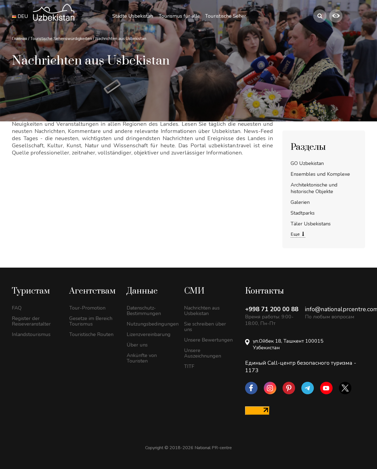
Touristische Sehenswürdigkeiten (61, 38)
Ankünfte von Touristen (142, 358)
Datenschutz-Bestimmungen (144, 310)
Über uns (137, 345)
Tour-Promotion (87, 308)
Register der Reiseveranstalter (31, 321)
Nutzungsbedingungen (151, 324)
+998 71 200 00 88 (271, 309)
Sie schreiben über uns (205, 326)
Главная (19, 38)
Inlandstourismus (31, 334)
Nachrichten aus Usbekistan (120, 38)
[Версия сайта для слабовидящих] (336, 16)
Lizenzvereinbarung (149, 334)
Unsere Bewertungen (208, 340)
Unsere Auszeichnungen (202, 353)
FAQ (17, 308)
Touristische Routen (91, 334)
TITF (189, 366)
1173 (251, 370)
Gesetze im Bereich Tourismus (90, 321)
